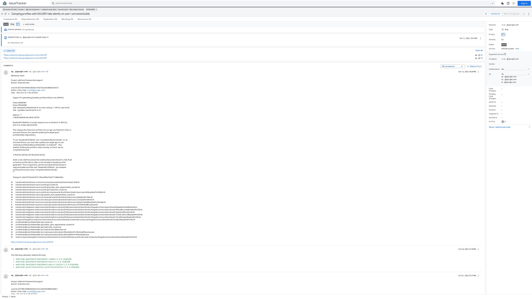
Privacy (5, 297)
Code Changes (492, 90)
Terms (13, 297)
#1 (48, 37)
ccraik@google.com (36, 90)
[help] (508, 3)
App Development (33, 10)
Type (491, 29)
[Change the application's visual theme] (502, 3)
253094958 (90, 10)
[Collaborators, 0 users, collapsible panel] (515, 69)
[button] (509, 29)
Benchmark (63, 10)
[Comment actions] (478, 71)
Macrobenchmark (77, 10)
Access (492, 49)
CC (490, 74)
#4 (482, 58)
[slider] (486, 158)
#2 (482, 55)
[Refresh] (5, 14)
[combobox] (273, 3)
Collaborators (494, 69)
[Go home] (2, 14)
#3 (46, 249)
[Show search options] (492, 3)
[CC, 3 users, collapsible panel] (515, 74)
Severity (492, 40)
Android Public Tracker (15, 10)
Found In (492, 110)
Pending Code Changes (492, 96)
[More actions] (528, 14)
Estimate (492, 106)
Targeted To (493, 114)
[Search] (53, 3)
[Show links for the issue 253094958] (96, 9)
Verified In (493, 118)
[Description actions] (480, 38)
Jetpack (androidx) (49, 10)
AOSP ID (492, 102)
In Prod (492, 122)
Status (491, 45)
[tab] (10, 19)
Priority (492, 34)
